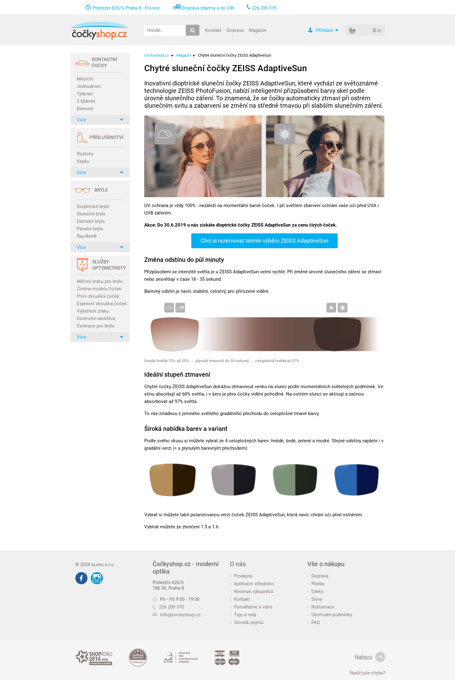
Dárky (317, 591)
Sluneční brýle (91, 214)
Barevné (85, 108)
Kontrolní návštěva (96, 318)
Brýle (101, 190)
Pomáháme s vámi (253, 607)
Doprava (235, 30)
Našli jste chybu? (367, 673)
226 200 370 (171, 607)
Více (81, 120)
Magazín (257, 30)
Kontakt (213, 30)
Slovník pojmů (248, 622)
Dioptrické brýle (93, 206)
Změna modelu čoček (99, 289)
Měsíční (85, 79)
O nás (238, 564)
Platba (317, 584)
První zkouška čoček (98, 296)
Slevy (316, 599)
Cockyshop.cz (156, 55)
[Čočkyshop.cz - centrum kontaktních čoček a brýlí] (99, 31)
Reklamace (322, 607)
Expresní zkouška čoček (101, 303)
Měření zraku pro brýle (100, 281)
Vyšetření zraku (93, 311)
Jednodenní (89, 86)
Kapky (83, 161)
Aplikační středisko (254, 584)
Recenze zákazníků (253, 591)
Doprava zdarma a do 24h (208, 8)
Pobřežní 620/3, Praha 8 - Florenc (126, 8)
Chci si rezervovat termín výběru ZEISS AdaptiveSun (264, 240)
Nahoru (363, 657)
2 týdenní (86, 101)
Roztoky (85, 154)
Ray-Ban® (87, 236)
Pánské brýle (90, 229)
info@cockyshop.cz (180, 614)
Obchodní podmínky (331, 614)
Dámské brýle (91, 221)
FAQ (315, 622)
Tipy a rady (245, 614)
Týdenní (85, 94)
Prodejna (243, 576)
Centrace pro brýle (96, 326)
